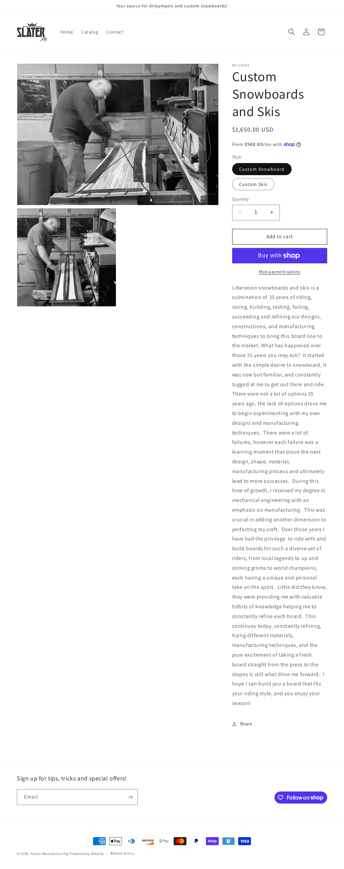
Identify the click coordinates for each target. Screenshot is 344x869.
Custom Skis (253, 184)
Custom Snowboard (262, 169)
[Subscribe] (130, 797)
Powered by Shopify (86, 853)
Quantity (240, 199)
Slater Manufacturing (50, 853)
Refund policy (122, 853)
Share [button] (246, 724)
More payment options (279, 271)
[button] (291, 31)
